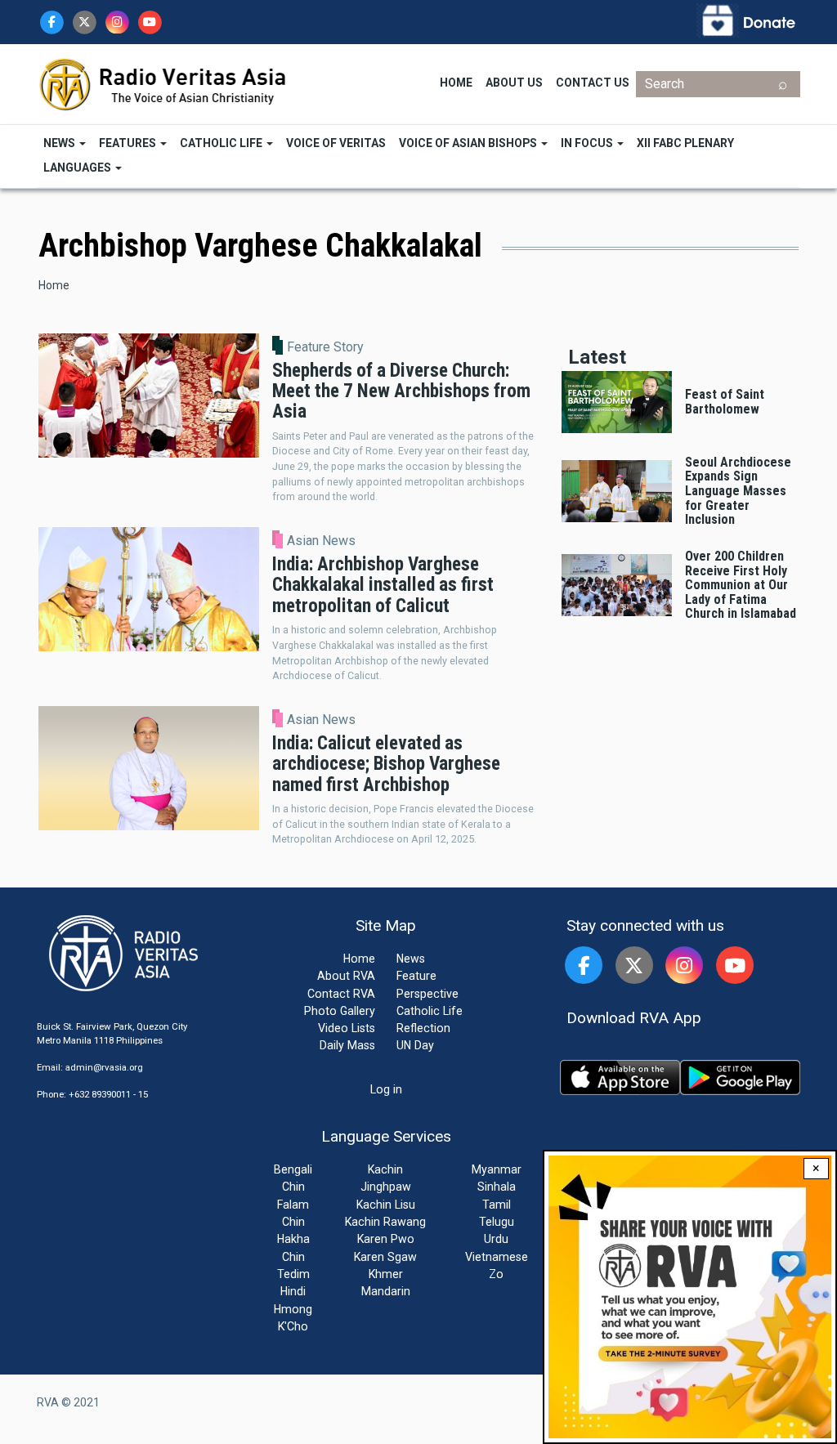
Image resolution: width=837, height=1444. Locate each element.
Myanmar (496, 1169)
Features (129, 143)
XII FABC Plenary (685, 143)
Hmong (293, 1309)
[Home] (163, 83)
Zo (496, 1274)
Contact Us (592, 82)
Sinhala (496, 1186)
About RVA (346, 975)
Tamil (496, 1204)
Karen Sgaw (385, 1256)
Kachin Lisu (385, 1204)
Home (456, 82)
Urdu (496, 1238)
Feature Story (325, 347)
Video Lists (346, 1028)
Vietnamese (496, 1256)
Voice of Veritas (336, 143)
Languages (78, 167)
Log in (386, 1089)
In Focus (588, 143)
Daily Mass (347, 1045)
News (60, 143)
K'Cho (293, 1326)
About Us (514, 82)
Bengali (293, 1169)
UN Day (415, 1045)
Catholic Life (222, 143)
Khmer (386, 1274)
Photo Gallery (339, 1010)
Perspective (427, 993)
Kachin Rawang (385, 1221)
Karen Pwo (385, 1238)
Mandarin (385, 1291)
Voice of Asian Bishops (469, 143)
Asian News (321, 541)
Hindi (293, 1291)
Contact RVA (341, 993)
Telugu (496, 1221)
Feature (416, 975)
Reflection (423, 1028)
